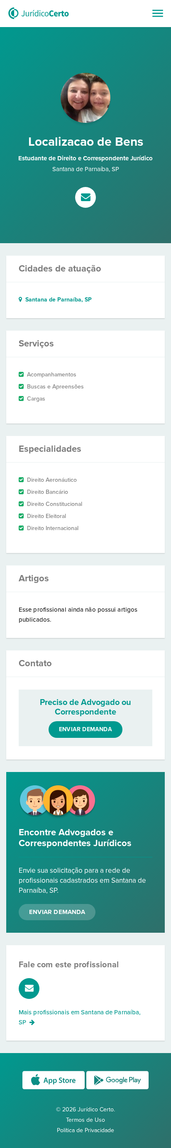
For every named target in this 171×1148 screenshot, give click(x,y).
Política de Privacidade (85, 1130)
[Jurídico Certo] (38, 20)
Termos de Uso (85, 1119)
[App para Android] (117, 1088)
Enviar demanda (85, 729)
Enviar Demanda (57, 912)
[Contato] (85, 198)
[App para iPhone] (54, 1088)
